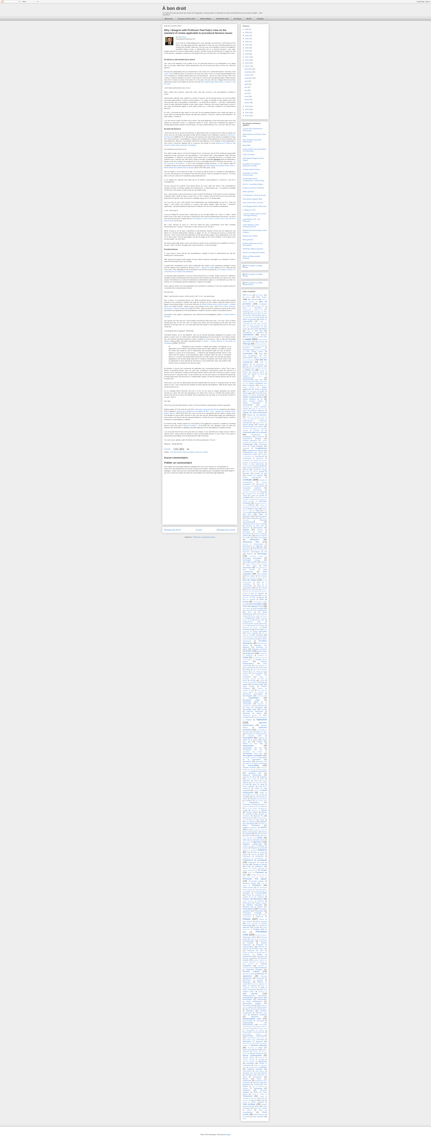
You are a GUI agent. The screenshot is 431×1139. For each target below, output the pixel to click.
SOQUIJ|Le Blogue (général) (253, 249)
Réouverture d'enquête (250, 1005)
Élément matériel (255, 616)
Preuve (246, 919)
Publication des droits (255, 950)
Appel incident (260, 342)
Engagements (250, 618)
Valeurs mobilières (257, 1102)
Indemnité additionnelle (254, 711)
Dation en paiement (250, 499)
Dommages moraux (251, 560)
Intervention (247, 761)
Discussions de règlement (253, 546)
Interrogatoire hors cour (252, 753)
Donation (264, 562)
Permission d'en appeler (255, 879)
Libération (256, 790)
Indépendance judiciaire (250, 715)
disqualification (258, 548)
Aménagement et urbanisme (253, 333)
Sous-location (247, 1071)
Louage (245, 810)
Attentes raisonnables (261, 349)
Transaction (247, 1096)
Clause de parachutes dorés (255, 417)
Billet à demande (262, 368)
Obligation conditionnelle (252, 844)
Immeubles (261, 703)
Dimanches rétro (222, 19)
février (247, 99)
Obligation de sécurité (249, 850)
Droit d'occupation (250, 578)
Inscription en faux (260, 732)
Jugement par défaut (250, 777)
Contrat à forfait (247, 466)
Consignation (246, 460)
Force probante (257, 673)
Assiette (253, 346)
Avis (252, 358)
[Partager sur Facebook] (181, 449)
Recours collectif (251, 971)
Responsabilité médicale (251, 1034)
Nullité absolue (247, 840)
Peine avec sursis (249, 877)
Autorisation (248, 353)
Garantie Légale (257, 684)
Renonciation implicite (252, 1003)
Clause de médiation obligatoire (253, 410)
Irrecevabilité (253, 765)
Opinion (245, 854)
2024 (247, 35)
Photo (258, 887)
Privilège (256, 927)
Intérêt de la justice (250, 740)
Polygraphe (246, 893)
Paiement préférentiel (258, 868)
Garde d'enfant (248, 686)
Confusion (246, 448)
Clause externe (260, 422)
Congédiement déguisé (255, 450)
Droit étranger (257, 601)
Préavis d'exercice (248, 901)
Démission (246, 528)
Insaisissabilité (261, 730)
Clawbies (260, 19)
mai (246, 90)
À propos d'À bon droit (186, 19)
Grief (252, 690)
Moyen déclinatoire (251, 825)
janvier (247, 102)
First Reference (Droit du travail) (254, 195)
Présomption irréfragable (252, 913)
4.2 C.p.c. (259, 295)
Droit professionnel (260, 610)
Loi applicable (250, 806)
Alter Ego (258, 331)
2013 (247, 106)
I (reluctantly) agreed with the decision (206, 409)
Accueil (199, 530)
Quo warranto (248, 964)
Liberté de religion (254, 795)
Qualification (246, 954)
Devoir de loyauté (260, 537)
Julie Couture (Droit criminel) (253, 202)
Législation (246, 781)
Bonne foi (249, 370)
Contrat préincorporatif (252, 477)
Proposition (263, 941)
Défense (251, 505)
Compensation (255, 435)
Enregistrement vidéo (252, 622)
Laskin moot (168, 74)
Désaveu (260, 530)
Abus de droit (253, 299)
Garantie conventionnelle (249, 682)
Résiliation (250, 1011)
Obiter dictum (246, 842)
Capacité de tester (257, 374)
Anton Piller (263, 337)
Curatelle (264, 497)
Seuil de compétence (249, 1061)
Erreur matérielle (252, 633)
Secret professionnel (252, 1056)
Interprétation (248, 746)
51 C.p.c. (246, 297)
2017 (247, 57)
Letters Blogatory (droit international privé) (251, 226)
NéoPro (249, 19)
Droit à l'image (263, 564)
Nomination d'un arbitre (258, 830)
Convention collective (252, 488)
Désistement (247, 534)
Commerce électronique (249, 428)
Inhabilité (249, 720)
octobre (247, 75)
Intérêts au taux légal (253, 743)
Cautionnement (248, 378)
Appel (248, 339)
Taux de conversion (258, 1086)
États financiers (257, 635)
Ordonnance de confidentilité (253, 856)
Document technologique (251, 552)
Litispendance (254, 802)
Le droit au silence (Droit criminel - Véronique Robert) (254, 214)
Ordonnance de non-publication (253, 858)
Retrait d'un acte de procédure (251, 1043)
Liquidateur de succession (258, 799)
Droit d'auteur (262, 576)
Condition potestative (250, 440)
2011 (247, 112)
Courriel (261, 494)
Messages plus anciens (226, 530)
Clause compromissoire (253, 397)
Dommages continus (256, 556)
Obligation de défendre (249, 846)
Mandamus (255, 810)
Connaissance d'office (250, 454)
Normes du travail (261, 834)
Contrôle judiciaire (259, 486)
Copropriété (263, 492)
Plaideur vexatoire (247, 889)
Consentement (259, 456)
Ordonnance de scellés (256, 862)
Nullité (259, 838)
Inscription (246, 732)
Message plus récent (172, 530)
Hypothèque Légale (251, 700)
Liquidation (248, 800)
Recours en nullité (248, 974)
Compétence (247, 437)
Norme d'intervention (250, 832)
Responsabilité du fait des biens (258, 1028)
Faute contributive (259, 665)
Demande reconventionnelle (255, 521)
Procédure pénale (260, 935)
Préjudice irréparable (254, 905)
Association (261, 346)
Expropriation (263, 653)
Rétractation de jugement (253, 1041)
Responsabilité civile (252, 1019)
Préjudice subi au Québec (253, 907)
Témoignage (257, 1088)
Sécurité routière (248, 1058)
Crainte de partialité (257, 495)
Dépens (246, 530)
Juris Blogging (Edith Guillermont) (254, 206)
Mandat (264, 810)
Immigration (246, 705)
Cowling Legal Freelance (251, 169)
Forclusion (245, 675)
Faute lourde (263, 667)
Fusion (262, 680)
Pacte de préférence (255, 866)
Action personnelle (255, 325)
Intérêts (259, 742)
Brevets (245, 372)
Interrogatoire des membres (253, 751)
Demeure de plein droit (255, 526)
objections (257, 842)
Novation (258, 835)
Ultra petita (261, 1098)
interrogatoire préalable (252, 755)
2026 (247, 29)
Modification (261, 823)
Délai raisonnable (252, 518)
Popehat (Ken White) (250, 236)
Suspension (247, 1080)
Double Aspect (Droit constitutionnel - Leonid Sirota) (253, 179)
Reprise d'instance (251, 1009)
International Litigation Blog (252, 199)
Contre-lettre (260, 484)
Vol (243, 1118)
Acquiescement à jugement (251, 310)
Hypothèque (254, 698)
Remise (260, 998)
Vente (257, 1106)
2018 (247, 54)
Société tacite (248, 1067)
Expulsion (249, 655)
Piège (263, 887)
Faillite (245, 657)
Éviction (245, 637)
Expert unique (262, 651)
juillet (247, 84)
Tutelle (252, 1098)
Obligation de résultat (258, 848)
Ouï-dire (245, 864)
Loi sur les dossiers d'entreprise (255, 808)
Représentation (262, 1007)
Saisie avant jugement (250, 1050)
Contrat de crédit (250, 471)
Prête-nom (259, 916)
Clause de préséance (249, 419)
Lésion (256, 781)
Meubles (258, 818)
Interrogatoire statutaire (249, 757)
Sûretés (245, 1079)
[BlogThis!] (177, 449)
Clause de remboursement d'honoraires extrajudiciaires (255, 421)
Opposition (254, 854)
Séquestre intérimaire (249, 1059)
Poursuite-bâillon (261, 893)
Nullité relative (260, 840)
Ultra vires (245, 1100)
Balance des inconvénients (253, 366)
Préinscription (247, 903)
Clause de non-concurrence (255, 412)
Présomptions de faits (250, 915)
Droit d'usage (261, 578)
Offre (248, 852)
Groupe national (248, 692)
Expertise (250, 653)
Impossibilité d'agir (249, 709)
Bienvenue (169, 19)
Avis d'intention (249, 360)
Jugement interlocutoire (252, 775)
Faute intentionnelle (249, 667)
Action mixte (256, 323)
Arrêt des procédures (261, 344)
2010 (247, 115)
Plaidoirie (257, 889)
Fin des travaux (255, 671)
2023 (247, 39)
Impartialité (259, 707)
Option (262, 854)
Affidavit (264, 329)
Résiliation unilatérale (259, 1015)
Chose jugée (247, 393)
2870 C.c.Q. (247, 295)
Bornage (262, 370)
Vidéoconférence (259, 1114)
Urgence (254, 1100)
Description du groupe (252, 532)
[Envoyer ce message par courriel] (174, 449)
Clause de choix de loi (258, 408)
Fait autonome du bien (259, 657)
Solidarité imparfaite (254, 1069)
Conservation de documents (253, 458)
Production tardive (249, 937)
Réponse (251, 1007)
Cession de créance (249, 381)
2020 (247, 48)
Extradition (261, 655)
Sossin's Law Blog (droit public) (254, 252)
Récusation (247, 982)
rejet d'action (250, 994)
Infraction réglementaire (260, 717)
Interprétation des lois (252, 748)
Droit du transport (249, 599)
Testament (246, 1090)
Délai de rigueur (261, 516)
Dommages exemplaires (252, 558)
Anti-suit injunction (251, 337)
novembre (248, 72)
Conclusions (260, 437)
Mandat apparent (252, 812)
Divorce (255, 550)
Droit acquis (252, 566)
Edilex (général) (248, 191)
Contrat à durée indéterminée (253, 464)
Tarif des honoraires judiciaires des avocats (255, 1083)
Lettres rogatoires (249, 786)
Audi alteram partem (254, 351)
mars (247, 96)
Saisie (260, 1048)
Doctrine (262, 550)
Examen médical (253, 637)
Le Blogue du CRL (249, 210)
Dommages (262, 554)
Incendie (264, 709)
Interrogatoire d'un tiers (252, 750)
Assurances (247, 350)
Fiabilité (247, 669)
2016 (247, 60)
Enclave (265, 616)
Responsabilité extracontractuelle (254, 1032)
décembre (248, 69)
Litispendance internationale (252, 804)
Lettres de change (258, 784)
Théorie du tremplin (258, 1094)
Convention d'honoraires (249, 492)
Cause (260, 376)
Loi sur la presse (261, 806)
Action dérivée (260, 317)
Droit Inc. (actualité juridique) (253, 184)
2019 (247, 51)
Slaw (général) (248, 239)
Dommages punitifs (250, 562)
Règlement (261, 991)
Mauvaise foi (258, 816)
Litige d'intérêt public (261, 800)
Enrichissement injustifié (251, 623)
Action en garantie (249, 319)
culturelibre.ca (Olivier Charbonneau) (250, 174)
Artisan (247, 346)
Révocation (251, 1047)
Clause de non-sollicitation (257, 415)
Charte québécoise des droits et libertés (255, 388)
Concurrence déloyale (252, 438)
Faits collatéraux (247, 659)
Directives (245, 544)
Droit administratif (176, 452)
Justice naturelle (251, 779)
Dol (266, 552)
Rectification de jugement (253, 980)
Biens (244, 368)
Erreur (257, 629)
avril (246, 93)
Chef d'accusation (251, 391)
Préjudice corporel (261, 903)
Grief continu (261, 690)
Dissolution (246, 550)
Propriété (250, 943)
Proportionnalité (248, 941)
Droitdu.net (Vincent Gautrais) (253, 188)
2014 (247, 66)
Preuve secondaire (252, 923)
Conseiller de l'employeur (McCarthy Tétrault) (252, 165)
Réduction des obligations (258, 984)
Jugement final (254, 773)
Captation (246, 376)
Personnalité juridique (256, 881)
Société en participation (260, 1065)
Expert (249, 651)
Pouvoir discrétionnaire (253, 899)
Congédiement (261, 448)
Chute (258, 393)
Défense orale (253, 509)
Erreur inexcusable (260, 631)
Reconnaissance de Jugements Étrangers (255, 968)
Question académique (250, 958)
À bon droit (174, 8)
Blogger (228, 1134)
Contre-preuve (247, 486)
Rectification (260, 978)
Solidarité (263, 1067)
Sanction (255, 1051)
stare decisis (259, 1071)
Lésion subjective (256, 782)
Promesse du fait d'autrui (257, 939)
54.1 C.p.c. (261, 297)
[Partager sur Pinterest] (183, 449)
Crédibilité (246, 497)
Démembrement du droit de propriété (255, 524)
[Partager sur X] (179, 449)
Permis (262, 877)
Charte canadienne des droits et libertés (255, 384)
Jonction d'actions (249, 767)
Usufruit (245, 1102)
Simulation (250, 1063)
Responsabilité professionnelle (255, 1036)
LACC (262, 779)
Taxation (245, 1088)
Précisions (260, 901)
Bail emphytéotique (258, 364)
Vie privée (246, 1116)
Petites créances (248, 887)
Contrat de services (255, 475)
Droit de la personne (251, 590)
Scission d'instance (256, 1053)
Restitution (260, 1039)
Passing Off (254, 875)
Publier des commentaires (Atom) (204, 537)
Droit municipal (258, 608)
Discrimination (258, 544)
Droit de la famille (261, 588)
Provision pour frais (259, 948)
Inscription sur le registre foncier (256, 734)
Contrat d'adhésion (260, 466)
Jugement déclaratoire (259, 771)
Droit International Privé (253, 606)
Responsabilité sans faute (255, 1037)
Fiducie (255, 669)
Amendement (248, 335)
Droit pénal (246, 610)
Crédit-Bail (256, 497)
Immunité (255, 706)
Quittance (261, 962)
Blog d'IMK (246, 145)
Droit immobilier (255, 604)
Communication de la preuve (255, 432)
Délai (257, 510)
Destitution (257, 533)
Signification (262, 1061)
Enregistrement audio (257, 620)
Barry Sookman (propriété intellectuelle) (252, 141)
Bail (257, 360)
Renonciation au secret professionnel (255, 1000)
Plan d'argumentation (259, 891)
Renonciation (247, 999)
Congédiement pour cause (253, 452)
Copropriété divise (250, 493)
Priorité (257, 925)
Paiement (245, 868)
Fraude (252, 680)
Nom (248, 830)
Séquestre (261, 1057)
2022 (247, 42)
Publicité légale (261, 952)
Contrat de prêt (261, 473)
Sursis (259, 1079)
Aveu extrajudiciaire (250, 356)
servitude (261, 1060)
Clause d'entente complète (253, 401)
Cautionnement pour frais (253, 380)
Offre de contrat (259, 852)
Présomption (258, 911)
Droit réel (252, 612)
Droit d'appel (250, 576)
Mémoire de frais (248, 818)
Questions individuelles (249, 962)
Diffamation (254, 540)
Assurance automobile (252, 348)
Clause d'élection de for (253, 399)
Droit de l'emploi (250, 580)
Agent (248, 330)
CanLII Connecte (249, 154)
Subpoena (263, 1073)
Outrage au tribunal (260, 864)
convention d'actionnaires (252, 490)
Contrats (247, 479)
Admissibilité (254, 329)
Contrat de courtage (260, 470)
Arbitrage (246, 344)
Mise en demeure (249, 822)
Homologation (248, 696)
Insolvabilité (248, 738)
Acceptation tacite (259, 306)
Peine (263, 875)
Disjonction (246, 548)
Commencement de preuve (253, 426)
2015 (247, 63)
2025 (247, 32)
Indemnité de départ (252, 713)
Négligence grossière (250, 827)
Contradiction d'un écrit (258, 462)
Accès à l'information (252, 308)
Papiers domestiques (249, 870)
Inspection (261, 738)
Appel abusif (261, 339)
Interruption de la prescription (255, 758)
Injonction (261, 719)
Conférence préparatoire (258, 442)
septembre (249, 78)
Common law (258, 430)
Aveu (261, 353)
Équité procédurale (189, 452)
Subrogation (249, 1075)
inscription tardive (255, 736)
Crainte (245, 495)
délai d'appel (252, 512)
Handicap (260, 692)
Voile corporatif (258, 1116)
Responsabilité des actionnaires (253, 1021)
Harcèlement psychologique (253, 694)
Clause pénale (248, 424)
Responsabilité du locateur (255, 1030)
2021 (247, 45)
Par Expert (238, 19)
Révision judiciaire (259, 1045)
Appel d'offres (247, 342)
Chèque (261, 391)
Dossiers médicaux (250, 564)
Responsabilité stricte (249, 1039)
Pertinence (256, 885)
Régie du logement (250, 986)
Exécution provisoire (259, 649)
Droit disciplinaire (258, 597)
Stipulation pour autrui (250, 1073)
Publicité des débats (248, 952)
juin (246, 87)
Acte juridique (257, 312)
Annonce (264, 335)
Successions (257, 1077)
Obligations (262, 850)
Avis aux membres (262, 357)
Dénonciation (258, 528)
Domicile (250, 554)
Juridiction (263, 777)
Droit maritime (246, 608)
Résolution (255, 1016)
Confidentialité (248, 444)
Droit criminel (262, 574)
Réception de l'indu (248, 967)
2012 (247, 109)
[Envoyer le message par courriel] (187, 449)
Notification (248, 835)
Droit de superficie (257, 593)
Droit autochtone (260, 567)
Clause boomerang (258, 395)
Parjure (250, 872)
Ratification (261, 965)
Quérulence (260, 956)
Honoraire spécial (262, 696)
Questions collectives (259, 960)
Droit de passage (254, 591)
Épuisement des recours (250, 627)
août (246, 81)
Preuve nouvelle (261, 921)
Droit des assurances (250, 595)
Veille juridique (205, 19)
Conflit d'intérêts (257, 446)
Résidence (263, 1009)
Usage (263, 1100)
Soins (256, 1067)
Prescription (248, 909)
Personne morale (249, 883)
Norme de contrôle (202, 452)
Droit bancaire (249, 569)
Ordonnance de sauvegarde (255, 860)
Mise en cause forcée (256, 820)
